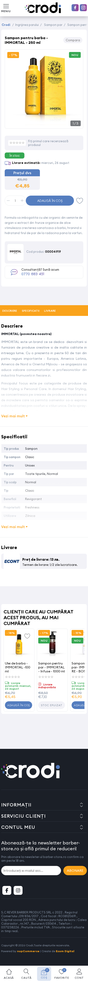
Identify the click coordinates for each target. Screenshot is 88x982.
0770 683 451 (32, 274)
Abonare (75, 870)
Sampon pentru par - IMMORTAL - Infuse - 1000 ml (51, 667)
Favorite (79, 201)
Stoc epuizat (51, 705)
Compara (73, 40)
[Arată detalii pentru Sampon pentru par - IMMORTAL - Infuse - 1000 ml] (52, 644)
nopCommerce (28, 951)
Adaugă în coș (50, 201)
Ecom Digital (65, 951)
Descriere (9, 310)
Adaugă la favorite (27, 635)
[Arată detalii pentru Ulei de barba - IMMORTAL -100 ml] (19, 644)
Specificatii (31, 310)
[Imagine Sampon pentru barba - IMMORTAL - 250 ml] (44, 123)
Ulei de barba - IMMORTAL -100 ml (17, 667)
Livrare (50, 310)
